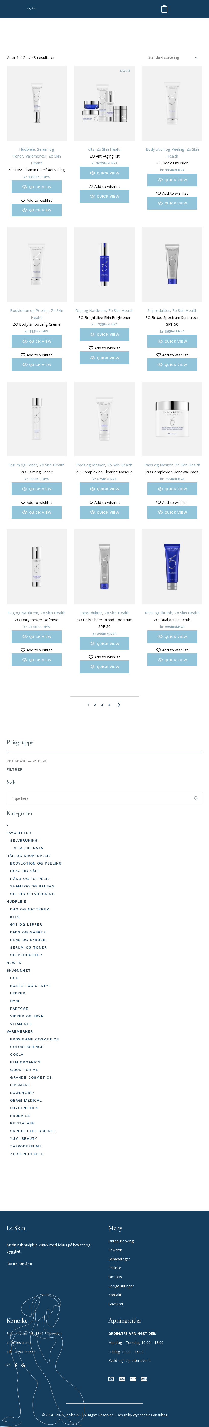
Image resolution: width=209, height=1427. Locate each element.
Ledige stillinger (121, 1286)
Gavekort (115, 1303)
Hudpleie (27, 149)
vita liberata (28, 848)
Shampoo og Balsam (32, 886)
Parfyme (19, 1008)
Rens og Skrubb (158, 612)
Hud (14, 978)
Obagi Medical (26, 1100)
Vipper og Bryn (27, 1016)
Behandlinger (119, 1258)
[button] (37, 186)
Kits (90, 149)
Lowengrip (22, 1093)
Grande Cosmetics (31, 1077)
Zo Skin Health (109, 149)
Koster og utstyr (30, 986)
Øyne (15, 1001)
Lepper (17, 993)
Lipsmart (20, 1085)
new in (14, 963)
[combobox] (172, 57)
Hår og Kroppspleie (29, 856)
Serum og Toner (23, 464)
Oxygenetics (24, 1108)
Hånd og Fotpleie (30, 878)
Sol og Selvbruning (32, 894)
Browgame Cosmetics (34, 1039)
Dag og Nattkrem (90, 310)
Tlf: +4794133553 (21, 1351)
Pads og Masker (90, 464)
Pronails (20, 1116)
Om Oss (115, 1276)
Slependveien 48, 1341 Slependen (34, 1333)
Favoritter (19, 833)
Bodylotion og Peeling (165, 149)
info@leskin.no (19, 1342)
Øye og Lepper (26, 924)
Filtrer (15, 769)
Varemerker (35, 156)
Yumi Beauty (23, 1138)
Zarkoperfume (26, 1146)
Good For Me (24, 1070)
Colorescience (27, 1047)
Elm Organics (25, 1062)
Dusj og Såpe (25, 871)
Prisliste (114, 1267)
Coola (17, 1054)
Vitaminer (21, 1024)
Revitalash (22, 1123)
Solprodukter (158, 310)
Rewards (115, 1250)
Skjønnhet (19, 970)
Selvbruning (24, 840)
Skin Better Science (33, 1131)
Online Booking (121, 1241)
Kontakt (114, 1294)
